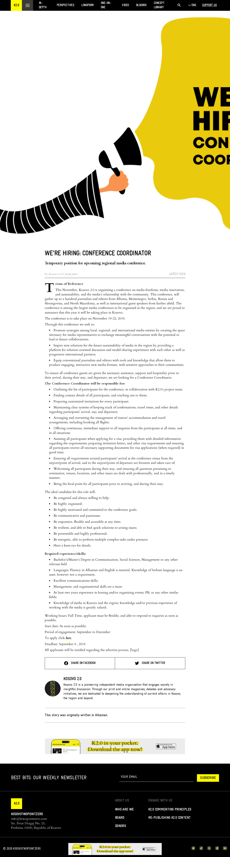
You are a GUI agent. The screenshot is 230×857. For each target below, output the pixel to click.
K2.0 (182, 274)
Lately (173, 274)
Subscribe (208, 778)
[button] (16, 5)
